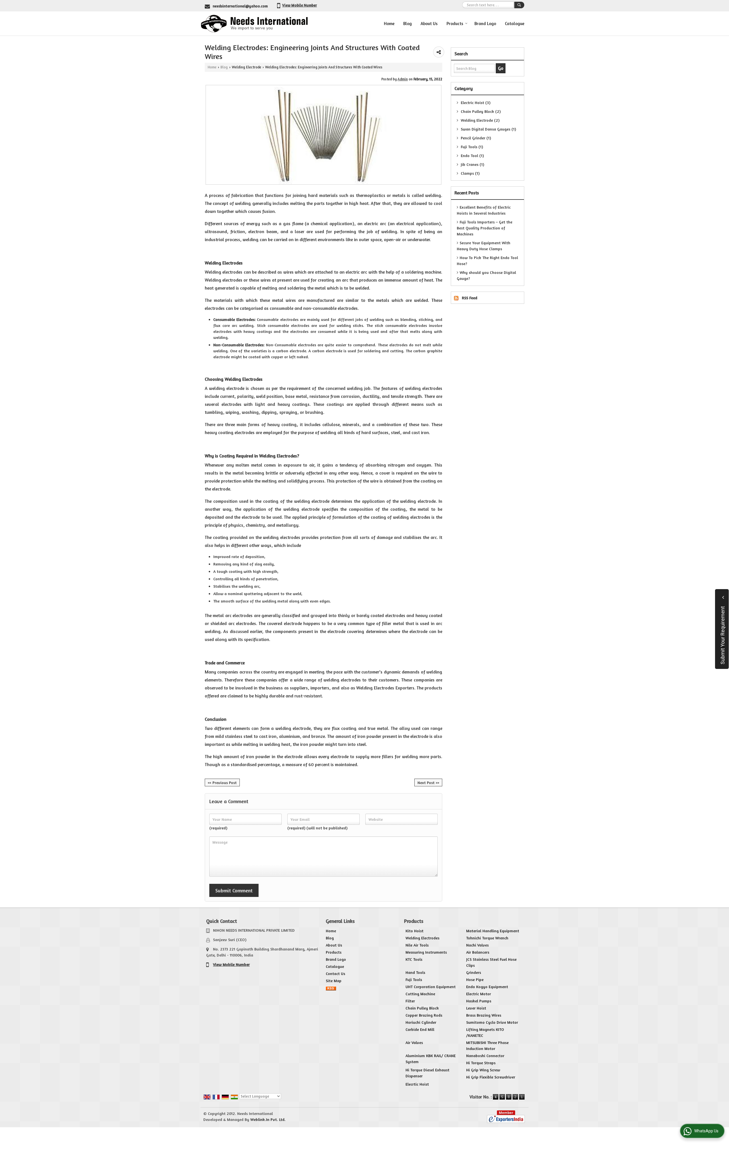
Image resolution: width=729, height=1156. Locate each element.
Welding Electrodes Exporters (385, 688)
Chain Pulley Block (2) (480, 111)
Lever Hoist (476, 1008)
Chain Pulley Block (422, 1008)
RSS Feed (469, 297)
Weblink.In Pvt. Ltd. (268, 1119)
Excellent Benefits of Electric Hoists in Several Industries (484, 210)
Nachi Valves (477, 945)
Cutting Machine (420, 993)
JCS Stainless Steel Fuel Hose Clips (491, 962)
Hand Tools (415, 972)
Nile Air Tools (417, 945)
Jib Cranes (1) (472, 164)
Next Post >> (428, 782)
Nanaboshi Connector (485, 1055)
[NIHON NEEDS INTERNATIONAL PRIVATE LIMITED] (254, 23)
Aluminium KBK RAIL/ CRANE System (431, 1058)
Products (455, 23)
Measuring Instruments (426, 952)
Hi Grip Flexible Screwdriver (490, 1076)
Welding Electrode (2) (479, 120)
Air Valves (414, 1042)
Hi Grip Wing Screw (483, 1069)
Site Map (333, 980)
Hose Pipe (475, 979)
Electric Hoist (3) (475, 102)
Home (389, 23)
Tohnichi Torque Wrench (487, 937)
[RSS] (331, 987)
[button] (299, 5)
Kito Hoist (414, 930)
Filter (410, 1000)
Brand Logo (485, 23)
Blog (407, 23)
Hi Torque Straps (480, 1062)
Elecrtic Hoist (417, 1084)
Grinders (473, 972)
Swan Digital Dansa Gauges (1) (488, 129)
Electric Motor (478, 993)
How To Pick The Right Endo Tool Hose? (487, 260)
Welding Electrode (246, 67)
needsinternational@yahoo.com (240, 6)
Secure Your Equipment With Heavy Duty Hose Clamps (483, 245)
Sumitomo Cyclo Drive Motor (492, 1022)
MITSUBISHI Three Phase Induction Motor (487, 1045)
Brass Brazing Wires (483, 1015)
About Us (429, 23)
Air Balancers (477, 952)
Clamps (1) (470, 173)
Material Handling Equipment (492, 930)
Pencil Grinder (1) (475, 137)
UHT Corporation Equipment (431, 986)
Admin (403, 79)
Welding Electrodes (422, 937)
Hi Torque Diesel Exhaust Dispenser (427, 1072)
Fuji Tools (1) (471, 146)
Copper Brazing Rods (424, 1015)
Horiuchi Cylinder (421, 1022)
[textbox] (488, 4)
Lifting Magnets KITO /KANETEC (485, 1032)
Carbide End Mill (420, 1029)
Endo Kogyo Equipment (487, 986)
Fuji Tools (414, 979)
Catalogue (514, 23)
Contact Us (335, 973)
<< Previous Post (222, 782)
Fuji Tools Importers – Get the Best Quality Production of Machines (484, 227)
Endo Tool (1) (472, 155)
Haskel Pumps (478, 1000)
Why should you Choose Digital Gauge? (486, 275)
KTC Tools (414, 959)
